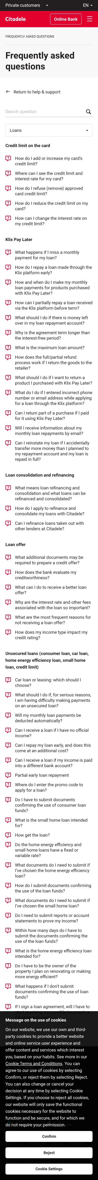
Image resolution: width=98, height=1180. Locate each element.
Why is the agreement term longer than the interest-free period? (52, 335)
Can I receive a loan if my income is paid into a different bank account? (53, 763)
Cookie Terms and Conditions (33, 1063)
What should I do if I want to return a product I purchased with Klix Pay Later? (53, 380)
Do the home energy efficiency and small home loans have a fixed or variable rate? (48, 850)
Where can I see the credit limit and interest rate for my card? (49, 176)
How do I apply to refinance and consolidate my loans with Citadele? (49, 511)
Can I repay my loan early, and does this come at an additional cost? (53, 748)
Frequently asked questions (29, 36)
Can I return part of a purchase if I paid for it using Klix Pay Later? (52, 415)
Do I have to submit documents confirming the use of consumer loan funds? (50, 805)
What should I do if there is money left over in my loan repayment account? (51, 320)
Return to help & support (37, 91)
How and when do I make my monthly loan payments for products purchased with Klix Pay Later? (52, 288)
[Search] (87, 111)
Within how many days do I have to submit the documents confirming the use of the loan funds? (51, 936)
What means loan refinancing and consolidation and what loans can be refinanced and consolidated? (50, 493)
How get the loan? (32, 835)
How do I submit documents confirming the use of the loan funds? (53, 888)
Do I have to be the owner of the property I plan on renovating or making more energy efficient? (53, 971)
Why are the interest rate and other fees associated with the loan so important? (53, 605)
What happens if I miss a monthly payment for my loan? (47, 255)
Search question (21, 111)
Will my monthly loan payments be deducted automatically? (48, 718)
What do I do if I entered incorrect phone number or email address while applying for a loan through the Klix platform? (53, 398)
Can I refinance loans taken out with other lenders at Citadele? (49, 526)
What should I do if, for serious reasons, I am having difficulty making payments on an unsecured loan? (53, 700)
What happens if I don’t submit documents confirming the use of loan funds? (51, 992)
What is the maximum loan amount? (50, 347)
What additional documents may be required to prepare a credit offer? (49, 560)
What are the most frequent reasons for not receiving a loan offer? (53, 620)
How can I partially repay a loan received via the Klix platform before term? (54, 305)
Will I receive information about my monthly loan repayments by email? (49, 430)
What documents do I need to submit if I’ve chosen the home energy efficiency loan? (52, 870)
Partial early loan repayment (42, 775)
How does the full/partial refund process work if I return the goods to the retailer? (53, 363)
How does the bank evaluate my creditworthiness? (45, 575)
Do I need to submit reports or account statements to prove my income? (52, 918)
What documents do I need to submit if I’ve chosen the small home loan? (52, 903)
